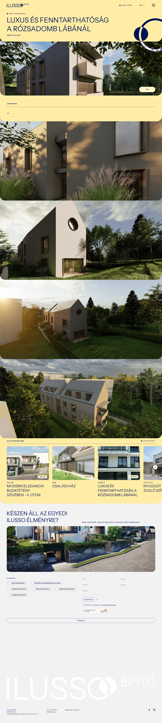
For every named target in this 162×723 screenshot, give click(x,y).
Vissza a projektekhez (17, 13)
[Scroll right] (155, 467)
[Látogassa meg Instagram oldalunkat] (154, 712)
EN (143, 5)
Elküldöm (81, 620)
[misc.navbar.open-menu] (153, 5)
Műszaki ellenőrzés (42, 589)
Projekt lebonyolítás (19, 595)
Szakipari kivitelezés (19, 589)
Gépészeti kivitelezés (66, 589)
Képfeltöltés (88, 599)
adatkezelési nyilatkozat (72, 710)
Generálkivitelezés (18, 583)
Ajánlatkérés (126, 5)
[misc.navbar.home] (59, 5)
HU (141, 5)
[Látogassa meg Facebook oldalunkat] (149, 712)
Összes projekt (149, 441)
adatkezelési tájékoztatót (109, 605)
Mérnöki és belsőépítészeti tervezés (47, 583)
